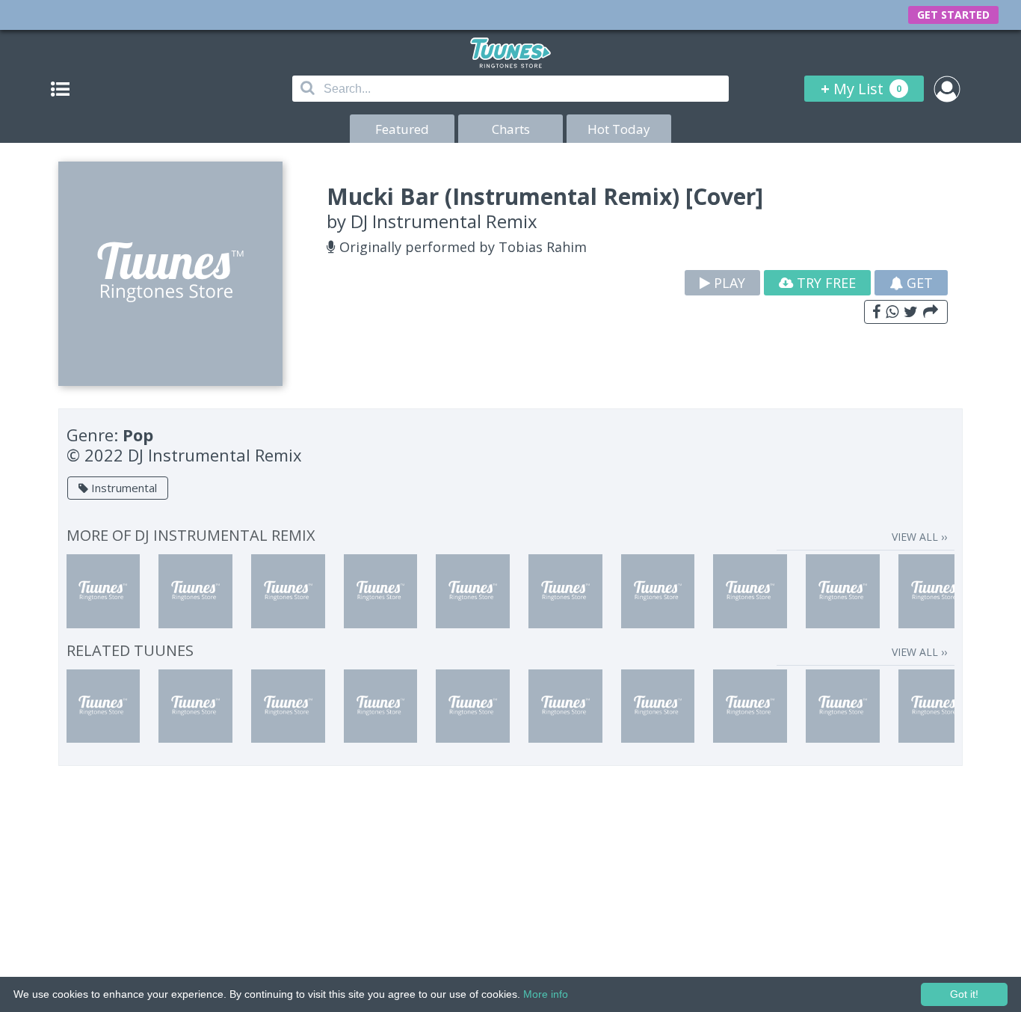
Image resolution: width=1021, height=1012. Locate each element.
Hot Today (618, 129)
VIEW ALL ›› (919, 537)
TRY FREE (824, 283)
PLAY (727, 283)
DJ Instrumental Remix (444, 221)
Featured (402, 129)
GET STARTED (953, 14)
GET (918, 283)
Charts (511, 129)
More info (545, 994)
